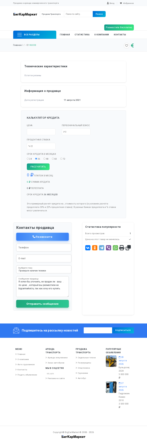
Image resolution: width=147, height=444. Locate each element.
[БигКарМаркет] (25, 14)
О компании (101, 34)
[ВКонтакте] (87, 247)
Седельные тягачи (87, 358)
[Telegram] (101, 247)
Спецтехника (84, 368)
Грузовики (83, 373)
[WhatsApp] (115, 247)
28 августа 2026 (123, 360)
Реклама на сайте (56, 378)
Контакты (120, 34)
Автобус (82, 378)
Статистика (82, 34)
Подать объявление (27, 375)
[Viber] (108, 247)
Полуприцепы (84, 363)
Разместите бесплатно (119, 27)
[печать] (121, 248)
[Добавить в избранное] (126, 46)
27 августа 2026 (123, 386)
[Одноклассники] (94, 247)
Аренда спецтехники (57, 358)
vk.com (50, 373)
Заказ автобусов (56, 363)
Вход (112, 3)
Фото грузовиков (26, 364)
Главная (65, 34)
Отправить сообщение (42, 303)
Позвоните (44, 236)
